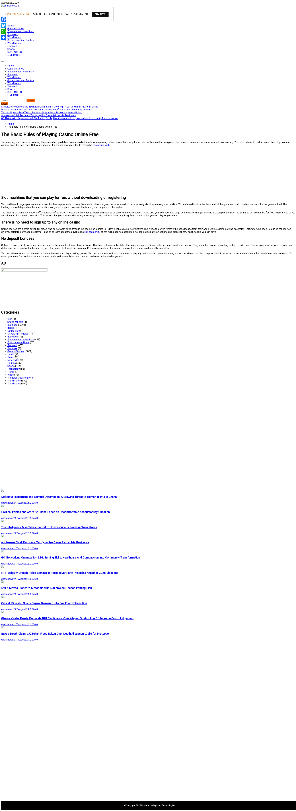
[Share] (4, 38)
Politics (11, 363)
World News (14, 37)
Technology (13, 368)
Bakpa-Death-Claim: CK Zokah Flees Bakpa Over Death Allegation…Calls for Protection (55, 633)
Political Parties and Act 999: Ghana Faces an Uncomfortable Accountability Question (55, 512)
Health (10, 354)
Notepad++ (13, 360)
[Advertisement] (93, 170)
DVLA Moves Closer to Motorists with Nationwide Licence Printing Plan (46, 588)
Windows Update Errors (20, 377)
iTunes (10, 357)
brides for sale (15, 321)
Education (12, 336)
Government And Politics (20, 40)
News (10, 25)
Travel (10, 371)
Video (10, 374)
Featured (12, 46)
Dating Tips (13, 330)
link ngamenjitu (92, 231)
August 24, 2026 (27, 594)
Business (12, 34)
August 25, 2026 (27, 563)
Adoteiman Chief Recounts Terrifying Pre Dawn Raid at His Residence (45, 542)
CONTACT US (14, 52)
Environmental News (18, 342)
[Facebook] (4, 19)
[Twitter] (4, 25)
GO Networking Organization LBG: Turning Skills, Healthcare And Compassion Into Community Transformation (70, 557)
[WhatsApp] (4, 31)
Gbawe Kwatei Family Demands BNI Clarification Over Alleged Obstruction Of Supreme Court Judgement (67, 618)
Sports (11, 49)
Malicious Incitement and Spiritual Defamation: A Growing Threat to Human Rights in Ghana (59, 497)
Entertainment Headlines (20, 31)
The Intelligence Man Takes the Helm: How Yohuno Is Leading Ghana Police (49, 527)
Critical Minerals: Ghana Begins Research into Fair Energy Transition (44, 603)
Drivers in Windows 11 (19, 333)
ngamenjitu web (101, 145)
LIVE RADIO (13, 54)
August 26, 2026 (27, 502)
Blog (9, 319)
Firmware (12, 348)
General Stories (15, 28)
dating (10, 327)
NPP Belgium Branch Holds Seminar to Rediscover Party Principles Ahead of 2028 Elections (59, 573)
